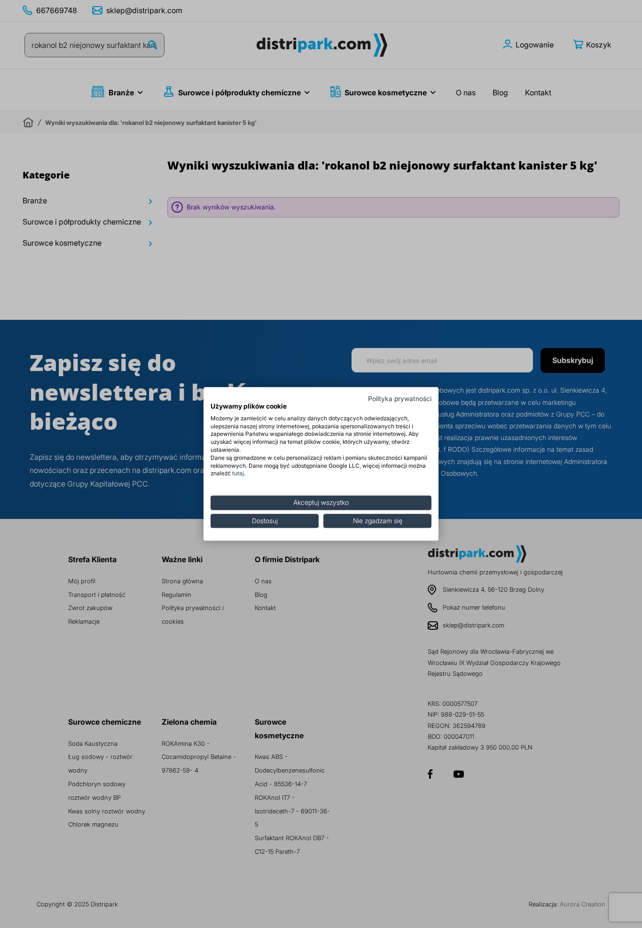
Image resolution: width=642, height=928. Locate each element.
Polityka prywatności (399, 398)
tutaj (238, 473)
